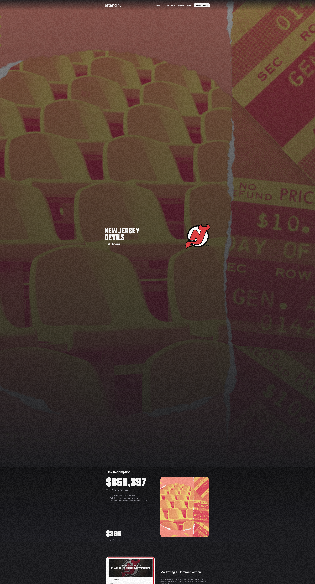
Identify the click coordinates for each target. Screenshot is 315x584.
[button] (158, 5)
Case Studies (170, 5)
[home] (113, 5)
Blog (189, 5)
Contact (181, 5)
